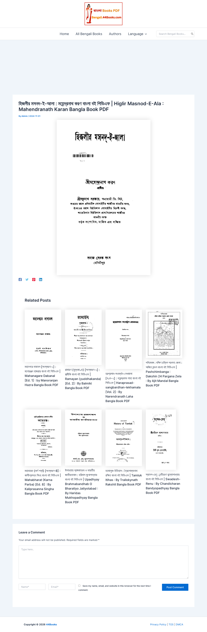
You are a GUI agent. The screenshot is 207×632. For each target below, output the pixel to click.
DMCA (179, 624)
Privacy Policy (158, 624)
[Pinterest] (33, 279)
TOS (171, 624)
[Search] (192, 34)
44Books (51, 624)
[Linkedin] (40, 279)
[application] (145, 34)
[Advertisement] (103, 62)
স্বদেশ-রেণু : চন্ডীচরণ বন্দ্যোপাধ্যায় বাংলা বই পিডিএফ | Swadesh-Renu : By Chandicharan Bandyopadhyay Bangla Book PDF (163, 484)
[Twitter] (26, 279)
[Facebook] (20, 279)
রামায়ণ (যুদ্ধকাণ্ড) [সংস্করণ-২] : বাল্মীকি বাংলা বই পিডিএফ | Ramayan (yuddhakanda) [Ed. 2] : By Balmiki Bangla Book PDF (83, 379)
